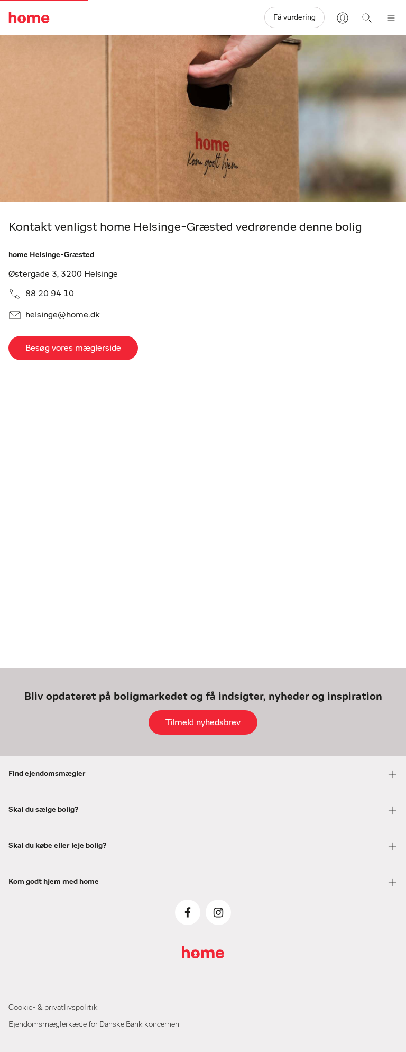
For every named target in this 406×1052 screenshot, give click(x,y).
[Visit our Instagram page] (218, 912)
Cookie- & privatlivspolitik (53, 1007)
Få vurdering (294, 17)
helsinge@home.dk (62, 314)
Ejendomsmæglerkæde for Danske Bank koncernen (93, 1024)
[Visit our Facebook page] (187, 912)
